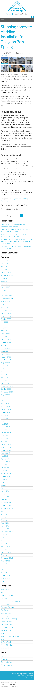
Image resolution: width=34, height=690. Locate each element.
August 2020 (5, 395)
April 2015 (5, 514)
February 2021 (6, 380)
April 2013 (5, 543)
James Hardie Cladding (9, 619)
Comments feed (6, 662)
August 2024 (5, 302)
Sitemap (13, 684)
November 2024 (7, 296)
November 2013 (7, 532)
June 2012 (4, 567)
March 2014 (5, 526)
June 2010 (4, 581)
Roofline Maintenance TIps (10, 636)
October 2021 (6, 360)
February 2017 (6, 465)
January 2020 (6, 409)
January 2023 (6, 339)
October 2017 (6, 450)
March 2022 (5, 354)
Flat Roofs (4, 610)
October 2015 (6, 505)
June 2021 (4, 369)
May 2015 (4, 511)
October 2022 (6, 342)
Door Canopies (6, 604)
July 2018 (4, 436)
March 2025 (5, 287)
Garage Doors (6, 613)
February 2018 (6, 441)
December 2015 (6, 500)
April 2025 (5, 284)
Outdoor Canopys (7, 627)
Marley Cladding (6, 622)
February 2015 (6, 517)
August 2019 (5, 415)
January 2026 (6, 272)
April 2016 (5, 488)
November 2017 (7, 447)
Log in (3, 656)
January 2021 (6, 383)
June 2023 (4, 325)
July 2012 (4, 564)
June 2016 (4, 482)
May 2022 (4, 351)
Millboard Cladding (7, 624)
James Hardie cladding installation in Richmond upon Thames (13, 226)
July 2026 (4, 261)
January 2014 (6, 529)
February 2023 (6, 336)
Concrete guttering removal (10, 601)
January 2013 (6, 552)
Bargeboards (16, 199)
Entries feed (5, 659)
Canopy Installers (7, 595)
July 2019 (4, 418)
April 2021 (5, 374)
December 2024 (6, 293)
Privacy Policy (5, 684)
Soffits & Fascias (6, 642)
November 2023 (7, 316)
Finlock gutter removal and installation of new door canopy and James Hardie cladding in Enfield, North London (17, 241)
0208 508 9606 (21, 14)
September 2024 (7, 299)
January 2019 (6, 433)
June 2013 (4, 537)
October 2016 (6, 476)
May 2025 (4, 281)
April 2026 (5, 267)
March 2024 (5, 307)
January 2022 (6, 357)
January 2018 (6, 444)
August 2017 (5, 453)
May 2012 (4, 570)
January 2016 (6, 497)
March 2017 (5, 462)
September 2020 (7, 392)
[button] (32, 17)
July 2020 (4, 398)
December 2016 (6, 470)
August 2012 (5, 561)
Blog (2, 592)
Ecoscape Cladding (7, 607)
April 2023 (5, 331)
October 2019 (6, 412)
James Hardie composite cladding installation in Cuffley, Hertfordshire (16, 230)
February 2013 (6, 549)
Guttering (4, 201)
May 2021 (4, 371)
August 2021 (5, 363)
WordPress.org (6, 665)
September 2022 (7, 345)
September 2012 (7, 558)
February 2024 (6, 310)
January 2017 (6, 468)
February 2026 (6, 269)
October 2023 (6, 319)
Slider (3, 639)
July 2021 (4, 366)
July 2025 (4, 278)
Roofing (3, 633)
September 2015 (7, 508)
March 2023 (5, 334)
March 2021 (5, 377)
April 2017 (5, 459)
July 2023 (4, 322)
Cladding (25, 199)
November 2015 (7, 503)
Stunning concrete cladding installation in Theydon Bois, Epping (16, 36)
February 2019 (6, 430)
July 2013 (4, 535)
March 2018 (5, 438)
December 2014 (6, 520)
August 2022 (5, 348)
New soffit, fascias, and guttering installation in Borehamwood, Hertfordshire (16, 235)
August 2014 (5, 523)
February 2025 (6, 290)
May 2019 (4, 424)
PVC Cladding (6, 630)
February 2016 (6, 494)
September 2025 (7, 275)
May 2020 (4, 401)
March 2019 (5, 427)
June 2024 (4, 304)
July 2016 (4, 479)
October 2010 (6, 575)
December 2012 (6, 555)
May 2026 (4, 264)
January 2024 (6, 313)
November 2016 (7, 473)
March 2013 (5, 546)
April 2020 (5, 403)
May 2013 (4, 540)
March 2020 (5, 406)
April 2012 (5, 572)
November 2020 (7, 386)
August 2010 (5, 578)
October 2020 (6, 389)
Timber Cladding (7, 645)
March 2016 (5, 491)
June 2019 (4, 421)
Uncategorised (6, 648)
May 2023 (4, 328)
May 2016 (4, 485)
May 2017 (4, 456)
